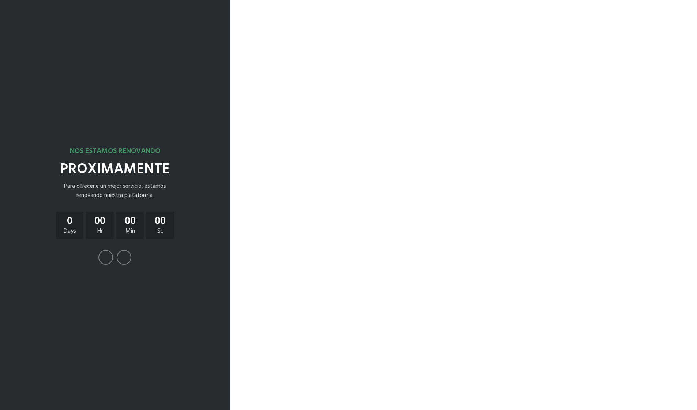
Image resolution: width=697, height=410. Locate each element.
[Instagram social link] (124, 257)
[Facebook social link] (105, 257)
